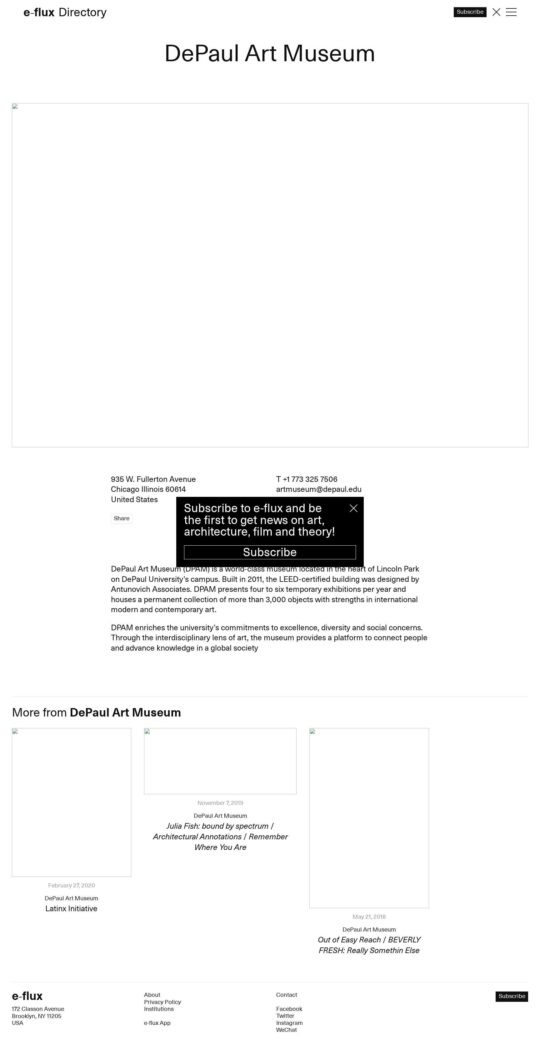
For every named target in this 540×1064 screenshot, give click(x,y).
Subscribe (270, 552)
